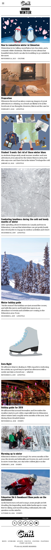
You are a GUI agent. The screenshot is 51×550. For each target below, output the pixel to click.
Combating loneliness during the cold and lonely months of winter (24, 220)
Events (21, 421)
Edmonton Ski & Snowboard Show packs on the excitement (23, 498)
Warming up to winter (11, 453)
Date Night (6, 364)
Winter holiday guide (11, 302)
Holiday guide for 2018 (12, 407)
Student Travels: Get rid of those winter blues (23, 152)
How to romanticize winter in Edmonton (20, 45)
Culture (21, 58)
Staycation (6, 98)
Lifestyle (20, 109)
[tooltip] (14, 523)
